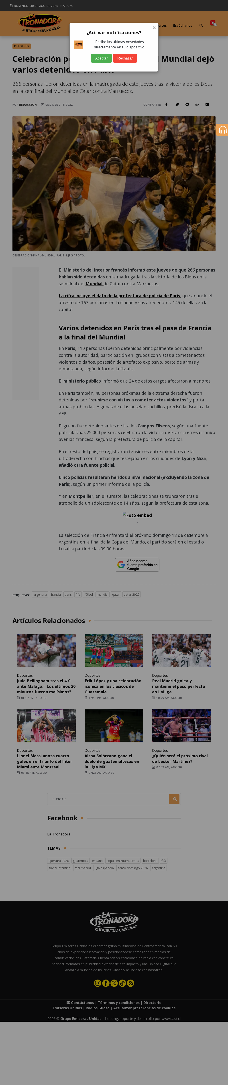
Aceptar (101, 58)
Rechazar (125, 58)
